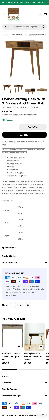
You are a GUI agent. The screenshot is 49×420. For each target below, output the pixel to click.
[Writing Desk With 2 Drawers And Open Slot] (12, 337)
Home (4, 35)
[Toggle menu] (3, 14)
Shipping (16, 115)
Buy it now (24, 135)
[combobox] (24, 27)
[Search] (43, 26)
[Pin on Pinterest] (28, 305)
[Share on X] (20, 305)
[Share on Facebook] (13, 305)
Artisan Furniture (18, 35)
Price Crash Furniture (18, 415)
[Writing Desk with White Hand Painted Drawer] (34, 337)
